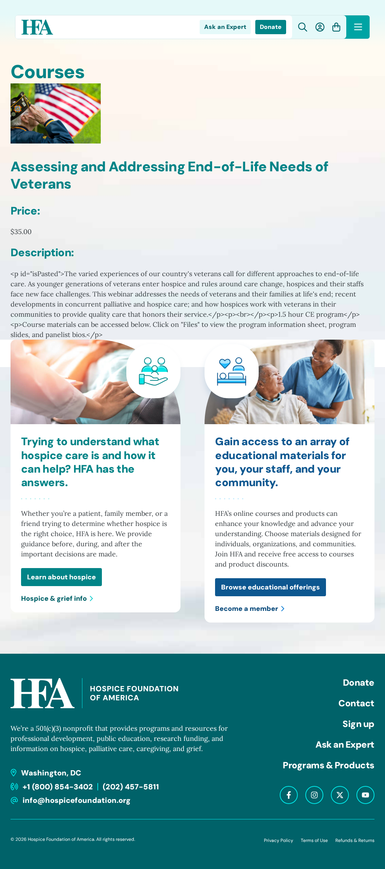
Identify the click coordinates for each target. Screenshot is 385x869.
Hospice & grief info (54, 598)
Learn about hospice (61, 577)
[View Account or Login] (320, 27)
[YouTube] (365, 795)
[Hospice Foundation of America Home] (37, 27)
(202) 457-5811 (131, 786)
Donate (271, 27)
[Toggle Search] (303, 27)
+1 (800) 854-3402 (58, 786)
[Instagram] (314, 795)
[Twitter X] (340, 795)
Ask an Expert (225, 27)
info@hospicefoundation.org (76, 800)
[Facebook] (289, 795)
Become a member (246, 608)
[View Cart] (336, 27)
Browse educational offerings (270, 587)
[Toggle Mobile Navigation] (358, 27)
